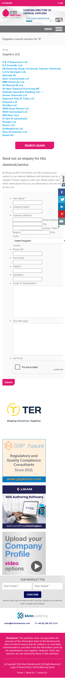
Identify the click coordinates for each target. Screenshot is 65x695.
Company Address (22, 215)
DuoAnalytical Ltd (12, 128)
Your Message (20, 320)
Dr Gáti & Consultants (15, 118)
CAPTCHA (18, 358)
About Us (30, 672)
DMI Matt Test (10, 115)
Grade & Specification (25, 283)
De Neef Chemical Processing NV (20, 88)
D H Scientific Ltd (12, 65)
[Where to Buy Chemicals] (11, 14)
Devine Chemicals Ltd (14, 95)
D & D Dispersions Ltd (14, 62)
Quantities (18, 274)
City (44, 224)
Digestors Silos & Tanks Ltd (18, 98)
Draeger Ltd (9, 121)
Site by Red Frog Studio (44, 667)
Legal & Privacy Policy (21, 667)
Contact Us (42, 672)
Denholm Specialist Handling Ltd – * (22, 91)
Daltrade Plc (9, 75)
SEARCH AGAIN (35, 145)
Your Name (19, 198)
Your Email (19, 257)
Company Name (21, 206)
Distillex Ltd (9, 105)
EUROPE (8, 3)
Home (20, 672)
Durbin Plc (8, 135)
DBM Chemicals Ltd (13, 81)
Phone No (18, 249)
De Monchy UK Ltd (12, 85)
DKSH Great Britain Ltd (15, 108)
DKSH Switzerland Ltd (14, 111)
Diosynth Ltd (9, 102)
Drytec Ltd (8, 125)
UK (61, 3)
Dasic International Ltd (15, 78)
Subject (17, 266)
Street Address (50, 219)
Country (17, 245)
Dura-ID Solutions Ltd (14, 131)
